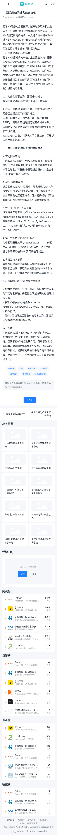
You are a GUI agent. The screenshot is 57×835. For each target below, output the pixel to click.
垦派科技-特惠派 (32, 382)
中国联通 (43, 368)
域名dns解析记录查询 (28, 823)
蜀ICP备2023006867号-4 (37, 831)
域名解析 (14, 374)
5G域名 (11, 368)
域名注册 (31, 820)
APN (21, 368)
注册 (34, 574)
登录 (52, 4)
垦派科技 (21, 820)
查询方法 (26, 374)
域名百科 (22, 17)
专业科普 (31, 368)
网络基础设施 (40, 374)
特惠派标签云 (43, 820)
